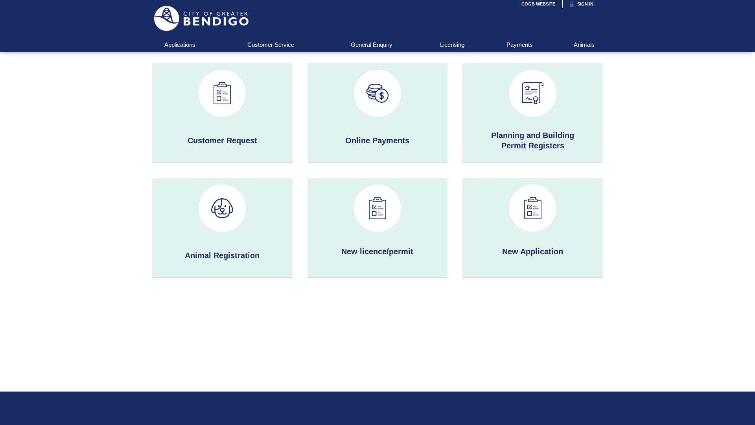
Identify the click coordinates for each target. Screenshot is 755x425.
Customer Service (270, 44)
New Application (532, 251)
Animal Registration (222, 255)
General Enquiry (371, 44)
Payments (519, 44)
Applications (179, 44)
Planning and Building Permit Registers (532, 140)
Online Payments (377, 140)
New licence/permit (377, 251)
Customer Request (222, 140)
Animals (584, 44)
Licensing (452, 44)
